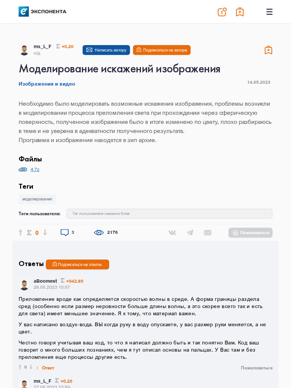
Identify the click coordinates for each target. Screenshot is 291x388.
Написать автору (111, 50)
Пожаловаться (254, 232)
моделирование (37, 199)
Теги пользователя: (40, 213)
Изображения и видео (47, 84)
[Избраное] (240, 11)
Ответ (48, 368)
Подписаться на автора (165, 50)
